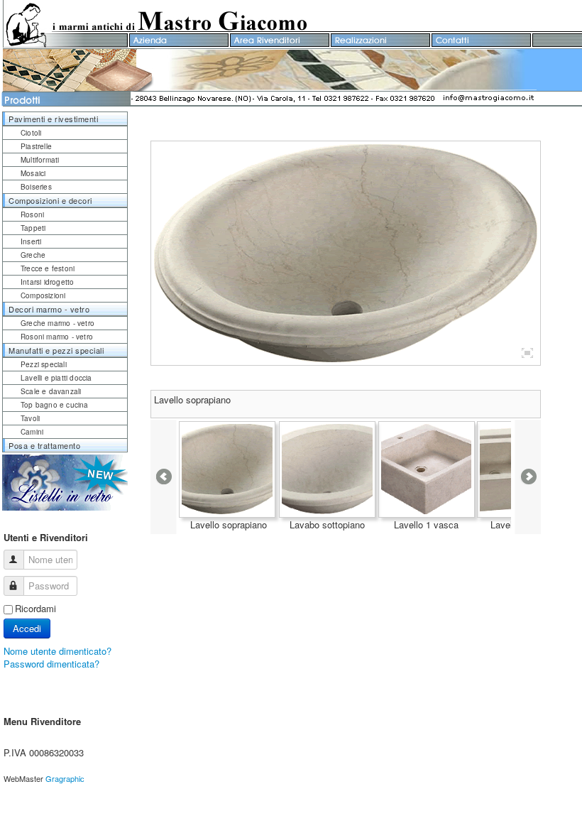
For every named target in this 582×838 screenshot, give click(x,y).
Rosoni (32, 214)
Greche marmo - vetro (57, 323)
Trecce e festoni (48, 268)
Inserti (31, 241)
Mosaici (33, 173)
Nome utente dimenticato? (57, 651)
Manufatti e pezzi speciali (56, 350)
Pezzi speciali (44, 364)
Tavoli (30, 418)
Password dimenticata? (51, 663)
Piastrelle (36, 146)
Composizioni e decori (50, 200)
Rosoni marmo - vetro (57, 337)
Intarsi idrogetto (47, 282)
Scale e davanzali (51, 391)
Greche (33, 255)
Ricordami (35, 608)
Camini (32, 432)
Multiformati (40, 160)
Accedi (27, 628)
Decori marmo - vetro (49, 309)
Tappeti (33, 228)
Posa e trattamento (44, 445)
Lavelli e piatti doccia (56, 378)
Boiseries (36, 187)
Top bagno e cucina (55, 405)
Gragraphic (64, 778)
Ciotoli (31, 133)
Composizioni (43, 295)
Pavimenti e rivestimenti (53, 118)
